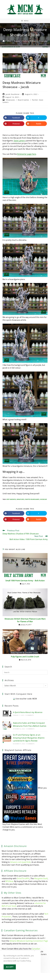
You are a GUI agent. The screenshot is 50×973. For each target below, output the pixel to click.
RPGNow (9, 881)
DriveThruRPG (23, 878)
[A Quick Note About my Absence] (7, 713)
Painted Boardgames (32, 499)
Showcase (43, 499)
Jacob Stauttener (13, 94)
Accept (9, 967)
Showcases (10, 100)
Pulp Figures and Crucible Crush (25, 656)
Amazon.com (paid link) (20, 862)
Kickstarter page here (26, 154)
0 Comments (29, 715)
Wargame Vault (41, 878)
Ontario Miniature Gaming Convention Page (29, 941)
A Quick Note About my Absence (27, 712)
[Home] (4, 41)
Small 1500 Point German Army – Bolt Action (25, 580)
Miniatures (20, 499)
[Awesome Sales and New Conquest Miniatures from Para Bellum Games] (7, 725)
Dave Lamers (19, 140)
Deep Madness (11, 499)
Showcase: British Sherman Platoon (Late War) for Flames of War (25, 620)
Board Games (23, 100)
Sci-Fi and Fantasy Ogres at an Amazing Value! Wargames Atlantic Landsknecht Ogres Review (29, 738)
